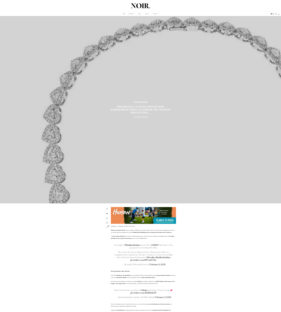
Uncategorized (140, 102)
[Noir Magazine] (140, 5)
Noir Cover (131, 13)
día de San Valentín (122, 277)
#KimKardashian (162, 257)
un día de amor (120, 310)
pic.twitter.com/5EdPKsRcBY (143, 293)
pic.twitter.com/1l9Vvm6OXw (143, 260)
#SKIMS (155, 245)
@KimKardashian (132, 245)
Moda (139, 13)
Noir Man (155, 13)
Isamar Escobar (141, 117)
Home (124, 13)
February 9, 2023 (157, 264)
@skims (144, 290)
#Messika (150, 257)
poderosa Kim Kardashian (139, 232)
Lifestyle (146, 13)
